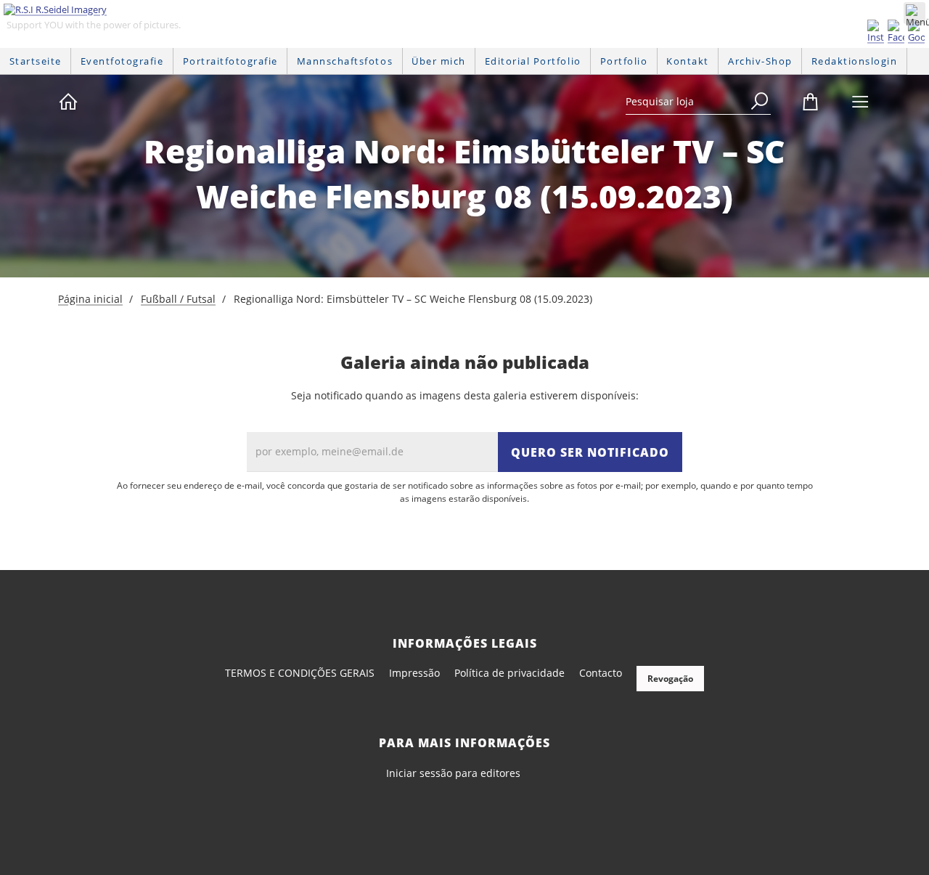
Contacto (600, 673)
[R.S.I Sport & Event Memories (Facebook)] (896, 32)
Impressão (414, 673)
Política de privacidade (509, 673)
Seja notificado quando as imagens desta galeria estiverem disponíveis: (465, 395)
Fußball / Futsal (178, 299)
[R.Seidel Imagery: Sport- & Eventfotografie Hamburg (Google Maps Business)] (916, 32)
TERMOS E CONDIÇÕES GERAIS (300, 673)
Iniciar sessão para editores (453, 773)
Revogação (670, 678)
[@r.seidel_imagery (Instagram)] (875, 32)
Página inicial (90, 299)
